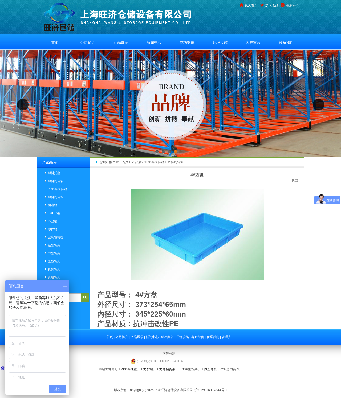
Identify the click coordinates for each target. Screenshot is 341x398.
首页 (55, 42)
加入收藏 (271, 5)
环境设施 (220, 42)
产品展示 (120, 42)
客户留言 (253, 42)
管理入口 (228, 337)
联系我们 (292, 5)
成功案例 (187, 42)
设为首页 (251, 5)
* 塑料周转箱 (58, 189)
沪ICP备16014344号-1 (210, 390)
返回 (295, 180)
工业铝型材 (170, 379)
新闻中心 (154, 42)
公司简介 (87, 42)
